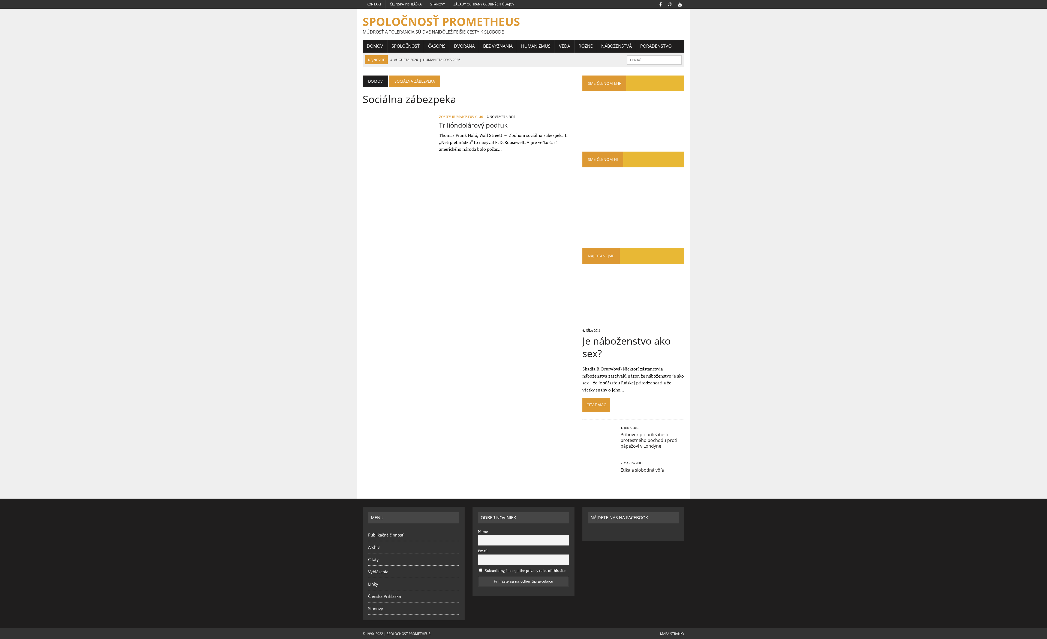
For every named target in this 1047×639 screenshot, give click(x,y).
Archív (374, 547)
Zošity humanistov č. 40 (461, 117)
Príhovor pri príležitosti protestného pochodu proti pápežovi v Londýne (649, 440)
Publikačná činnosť (385, 535)
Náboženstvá (616, 46)
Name (483, 531)
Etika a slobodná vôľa (642, 470)
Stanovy (437, 4)
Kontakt (374, 4)
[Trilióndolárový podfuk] (398, 150)
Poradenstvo (656, 46)
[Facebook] (660, 4)
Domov (375, 46)
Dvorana (464, 46)
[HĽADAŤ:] (654, 59)
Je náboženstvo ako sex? (626, 347)
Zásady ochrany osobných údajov (483, 4)
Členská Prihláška (406, 4)
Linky (373, 584)
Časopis (437, 46)
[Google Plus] (670, 4)
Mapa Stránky (672, 633)
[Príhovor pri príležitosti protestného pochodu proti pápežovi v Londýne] (598, 440)
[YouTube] (680, 4)
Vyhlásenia (378, 571)
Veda (564, 46)
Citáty (373, 559)
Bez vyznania (498, 46)
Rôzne (586, 46)
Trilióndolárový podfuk (473, 124)
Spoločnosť (406, 46)
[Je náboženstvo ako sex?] (633, 323)
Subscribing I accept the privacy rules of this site (524, 570)
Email (483, 550)
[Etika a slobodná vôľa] (598, 475)
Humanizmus (535, 46)
